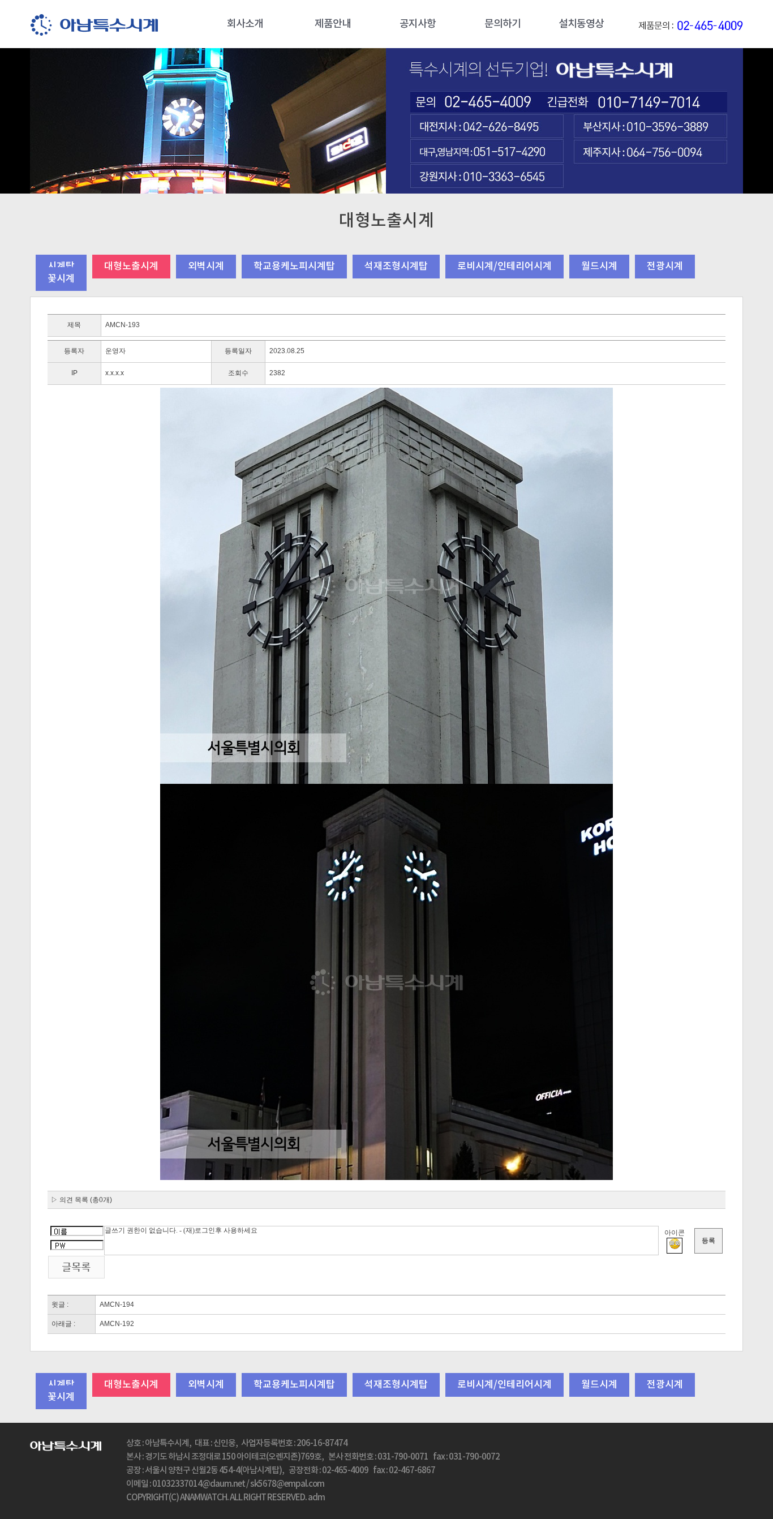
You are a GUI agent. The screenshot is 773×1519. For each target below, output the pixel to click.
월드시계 (599, 266)
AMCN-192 (117, 1324)
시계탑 (61, 266)
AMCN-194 (117, 1304)
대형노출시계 (131, 266)
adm (316, 1498)
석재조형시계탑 (396, 266)
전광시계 (665, 266)
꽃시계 (61, 279)
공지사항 (418, 24)
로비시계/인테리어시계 (504, 266)
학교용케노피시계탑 (294, 266)
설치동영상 (581, 24)
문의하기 (502, 24)
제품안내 (333, 24)
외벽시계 (206, 266)
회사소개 (245, 24)
